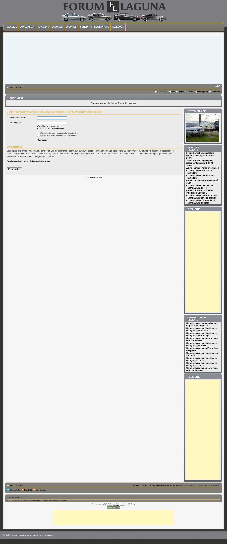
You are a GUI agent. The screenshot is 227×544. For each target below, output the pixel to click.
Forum (84, 27)
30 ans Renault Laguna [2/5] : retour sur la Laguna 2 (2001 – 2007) (200, 155)
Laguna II (57, 27)
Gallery (191, 92)
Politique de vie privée (40, 161)
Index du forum (16, 87)
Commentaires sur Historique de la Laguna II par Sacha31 (201, 329)
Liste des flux (40, 490)
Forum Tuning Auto (31, 500)
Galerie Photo (100, 27)
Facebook (118, 27)
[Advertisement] (113, 59)
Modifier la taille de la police (217, 86)
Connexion (216, 92)
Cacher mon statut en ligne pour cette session (58, 136)
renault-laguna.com (21, 535)
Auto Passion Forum (14, 500)
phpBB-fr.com (119, 505)
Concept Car (27, 27)
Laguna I (43, 27)
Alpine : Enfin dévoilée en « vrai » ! (202, 168)
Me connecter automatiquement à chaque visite (59, 133)
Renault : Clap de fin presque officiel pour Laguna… (200, 191)
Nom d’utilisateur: (18, 118)
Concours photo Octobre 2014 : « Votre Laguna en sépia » (201, 201)
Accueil (12, 27)
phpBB (106, 504)
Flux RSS (28, 490)
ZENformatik (45, 500)
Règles (181, 92)
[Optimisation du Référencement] (113, 508)
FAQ (173, 92)
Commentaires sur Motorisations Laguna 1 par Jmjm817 (202, 324)
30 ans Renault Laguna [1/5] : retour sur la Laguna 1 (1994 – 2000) (200, 163)
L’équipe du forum (140, 485)
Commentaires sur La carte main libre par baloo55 (202, 339)
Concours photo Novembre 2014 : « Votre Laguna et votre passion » (202, 196)
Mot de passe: (16, 122)
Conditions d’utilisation (17, 161)
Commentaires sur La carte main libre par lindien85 (202, 369)
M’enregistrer (202, 92)
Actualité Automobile (59, 500)
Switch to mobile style (94, 177)
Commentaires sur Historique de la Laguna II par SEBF (201, 344)
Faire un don (162, 92)
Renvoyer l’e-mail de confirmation (50, 129)
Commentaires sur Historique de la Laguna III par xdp (201, 359)
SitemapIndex (15, 490)
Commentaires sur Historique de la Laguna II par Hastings (201, 334)
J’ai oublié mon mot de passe (48, 126)
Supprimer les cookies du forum (164, 485)
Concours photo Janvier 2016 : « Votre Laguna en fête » (200, 186)
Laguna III (71, 27)
